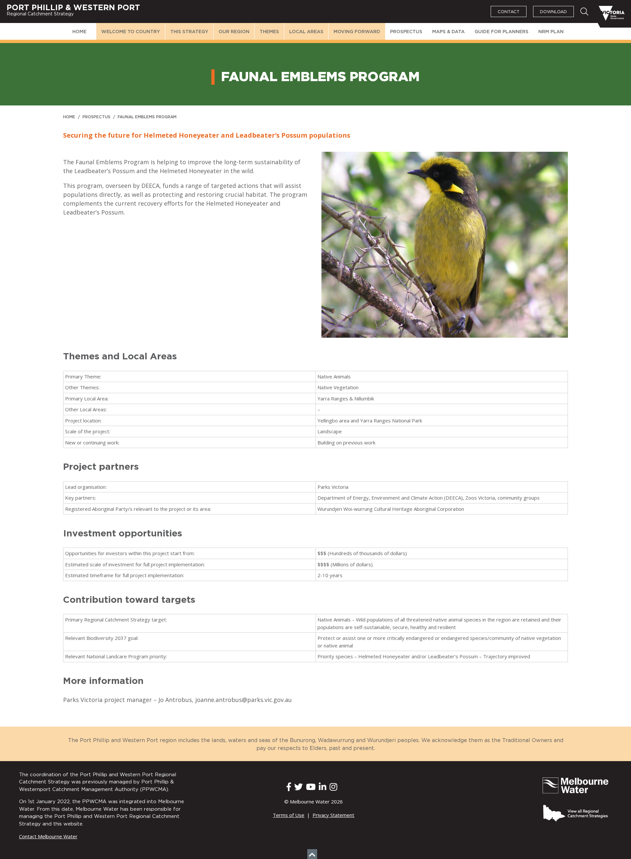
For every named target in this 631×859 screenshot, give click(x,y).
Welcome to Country (130, 32)
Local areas (306, 32)
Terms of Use (288, 815)
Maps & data (448, 32)
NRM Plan (551, 32)
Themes (269, 32)
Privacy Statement (333, 815)
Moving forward (357, 32)
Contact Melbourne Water (48, 836)
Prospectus (406, 32)
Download (553, 12)
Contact (509, 12)
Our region (234, 32)
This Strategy (189, 32)
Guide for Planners (501, 32)
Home (79, 32)
